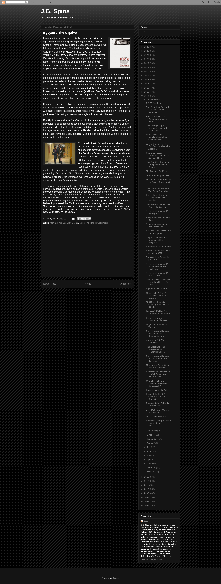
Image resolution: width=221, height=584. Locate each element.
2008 (147, 497)
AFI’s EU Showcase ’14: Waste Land (157, 274)
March (150, 463)
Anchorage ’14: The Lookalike (155, 341)
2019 (147, 75)
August (150, 443)
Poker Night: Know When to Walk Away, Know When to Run (158, 374)
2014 (147, 96)
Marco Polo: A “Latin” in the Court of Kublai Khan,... (157, 295)
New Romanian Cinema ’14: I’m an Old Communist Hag (157, 333)
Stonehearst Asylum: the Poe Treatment (157, 225)
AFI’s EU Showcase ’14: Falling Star (157, 212)
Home (88, 284)
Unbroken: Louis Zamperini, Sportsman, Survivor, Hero (158, 155)
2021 (147, 67)
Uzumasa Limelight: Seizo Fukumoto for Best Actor (158, 423)
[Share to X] (84, 218)
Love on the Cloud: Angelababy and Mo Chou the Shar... (156, 137)
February (151, 467)
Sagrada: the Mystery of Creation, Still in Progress (157, 240)
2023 (147, 59)
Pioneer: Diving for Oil (156, 390)
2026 (147, 47)
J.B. (146, 521)
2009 (147, 493)
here (60, 69)
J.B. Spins (55, 11)
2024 (147, 55)
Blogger (115, 578)
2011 (146, 485)
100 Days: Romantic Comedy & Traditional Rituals (157, 304)
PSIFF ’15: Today (154, 103)
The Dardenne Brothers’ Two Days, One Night (157, 189)
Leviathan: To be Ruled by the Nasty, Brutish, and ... (158, 182)
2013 (147, 477)
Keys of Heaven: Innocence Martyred (156, 319)
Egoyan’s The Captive (156, 288)
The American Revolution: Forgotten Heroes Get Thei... (158, 282)
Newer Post (49, 284)
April (149, 459)
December (152, 99)
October (151, 435)
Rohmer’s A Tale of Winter (158, 246)
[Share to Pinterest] (89, 218)
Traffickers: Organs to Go (158, 175)
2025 (147, 51)
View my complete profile (153, 559)
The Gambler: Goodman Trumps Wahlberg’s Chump (157, 164)
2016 (147, 88)
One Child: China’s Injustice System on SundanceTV (156, 383)
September (152, 439)
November (152, 431)
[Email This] (78, 218)
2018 (147, 79)
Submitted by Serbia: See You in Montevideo (158, 205)
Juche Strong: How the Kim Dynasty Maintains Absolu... (158, 146)
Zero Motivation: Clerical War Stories (157, 411)
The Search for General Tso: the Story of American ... (157, 109)
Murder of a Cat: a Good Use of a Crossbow (157, 366)
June (149, 451)
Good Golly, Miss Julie (156, 416)
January (151, 472)
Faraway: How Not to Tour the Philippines (158, 232)
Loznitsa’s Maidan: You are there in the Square (158, 312)
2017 (147, 83)
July (149, 447)
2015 (147, 92)
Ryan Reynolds (101, 223)
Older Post (125, 284)
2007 (147, 501)
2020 (147, 71)
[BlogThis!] (81, 218)
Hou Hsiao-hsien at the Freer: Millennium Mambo (157, 197)
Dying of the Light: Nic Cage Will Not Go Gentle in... (156, 396)
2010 (147, 489)
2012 (147, 481)
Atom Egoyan (56, 223)
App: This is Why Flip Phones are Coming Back (156, 119)
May (149, 455)
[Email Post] (73, 219)
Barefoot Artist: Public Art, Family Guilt (158, 404)
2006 (147, 505)
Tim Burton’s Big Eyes (156, 171)
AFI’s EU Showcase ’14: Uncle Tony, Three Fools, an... (157, 266)
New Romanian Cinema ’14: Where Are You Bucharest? (157, 358)
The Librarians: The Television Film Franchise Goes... (155, 349)
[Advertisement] (87, 253)
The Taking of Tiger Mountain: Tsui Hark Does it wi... (156, 128)
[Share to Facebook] (87, 218)
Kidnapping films (87, 223)
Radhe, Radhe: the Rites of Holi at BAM (158, 251)
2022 (147, 63)
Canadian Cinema (70, 223)
